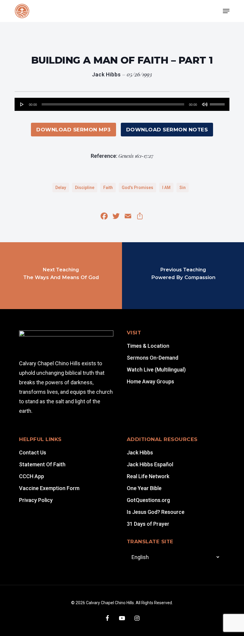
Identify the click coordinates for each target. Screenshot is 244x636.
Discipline (84, 187)
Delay (60, 187)
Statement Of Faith (42, 464)
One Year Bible (144, 488)
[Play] (22, 104)
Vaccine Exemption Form (49, 488)
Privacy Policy (36, 500)
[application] (122, 104)
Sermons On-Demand (152, 358)
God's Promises (137, 187)
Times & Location (148, 346)
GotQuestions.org (148, 500)
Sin (182, 187)
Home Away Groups (150, 381)
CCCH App (31, 476)
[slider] (218, 102)
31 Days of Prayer (148, 524)
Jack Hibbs (140, 452)
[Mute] (204, 104)
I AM (166, 187)
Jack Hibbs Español (150, 464)
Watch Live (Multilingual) (156, 369)
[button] (226, 11)
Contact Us (32, 452)
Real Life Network (148, 476)
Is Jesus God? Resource (155, 512)
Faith (108, 187)
